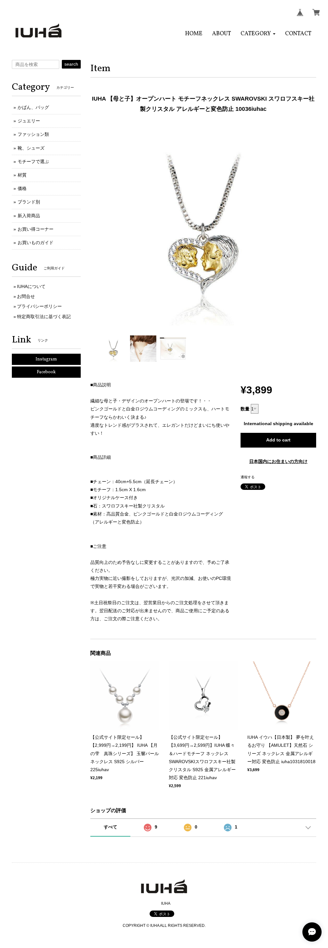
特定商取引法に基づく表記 (44, 316)
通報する (248, 477)
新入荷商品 (29, 215)
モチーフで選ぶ (33, 161)
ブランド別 (29, 201)
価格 (22, 188)
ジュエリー (29, 120)
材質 (22, 174)
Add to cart (278, 439)
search (71, 64)
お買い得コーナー (35, 229)
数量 (245, 408)
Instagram (46, 359)
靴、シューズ (31, 148)
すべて (110, 826)
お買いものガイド (35, 242)
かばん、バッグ (33, 107)
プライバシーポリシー (39, 306)
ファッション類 (33, 134)
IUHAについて (31, 286)
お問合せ (26, 296)
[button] (258, 34)
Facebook (46, 372)
